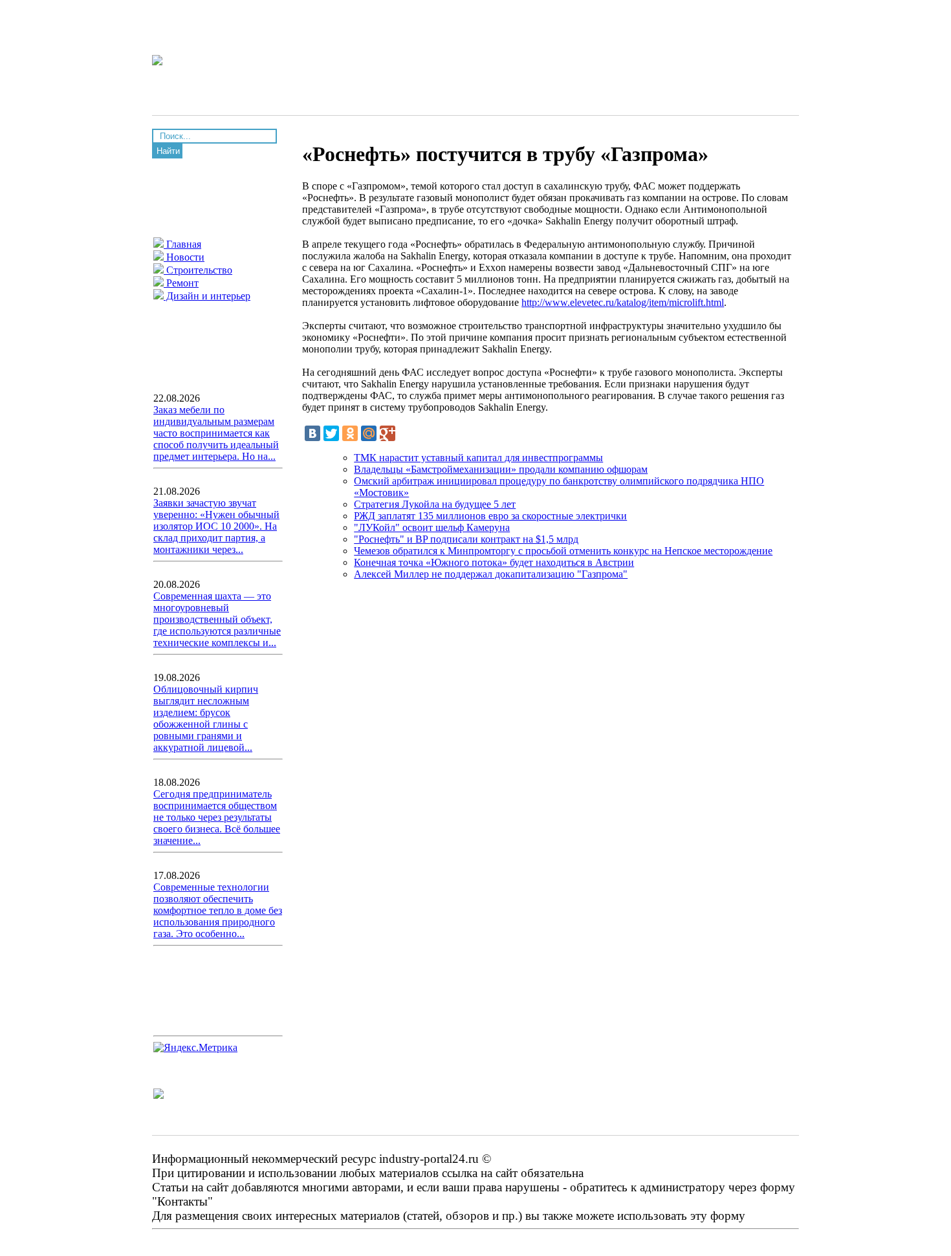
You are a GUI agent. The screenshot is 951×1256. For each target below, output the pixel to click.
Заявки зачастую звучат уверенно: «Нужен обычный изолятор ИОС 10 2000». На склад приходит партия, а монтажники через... (216, 526)
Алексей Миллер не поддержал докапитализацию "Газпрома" (491, 573)
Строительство (198, 270)
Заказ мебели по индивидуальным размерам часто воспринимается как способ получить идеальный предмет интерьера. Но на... (216, 433)
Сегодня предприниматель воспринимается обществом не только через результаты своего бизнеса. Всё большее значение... (216, 817)
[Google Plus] (387, 433)
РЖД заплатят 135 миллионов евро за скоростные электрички (490, 515)
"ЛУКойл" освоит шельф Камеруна (432, 527)
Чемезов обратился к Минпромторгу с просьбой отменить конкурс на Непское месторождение (563, 550)
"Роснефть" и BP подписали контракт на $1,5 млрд (466, 539)
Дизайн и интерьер (207, 295)
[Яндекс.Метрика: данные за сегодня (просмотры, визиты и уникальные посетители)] (195, 1048)
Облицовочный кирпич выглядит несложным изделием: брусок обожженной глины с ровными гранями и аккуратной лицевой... (205, 718)
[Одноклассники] (350, 433)
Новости (184, 257)
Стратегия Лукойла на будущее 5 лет (435, 504)
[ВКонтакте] (312, 433)
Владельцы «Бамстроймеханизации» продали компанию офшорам (501, 469)
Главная (182, 244)
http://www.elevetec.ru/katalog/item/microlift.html (622, 302)
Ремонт (181, 282)
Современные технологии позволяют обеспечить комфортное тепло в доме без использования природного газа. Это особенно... (217, 910)
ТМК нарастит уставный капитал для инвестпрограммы (478, 457)
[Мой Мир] (369, 433)
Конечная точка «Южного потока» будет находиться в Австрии (494, 562)
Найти (168, 151)
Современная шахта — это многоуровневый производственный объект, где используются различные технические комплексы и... (217, 619)
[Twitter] (331, 433)
